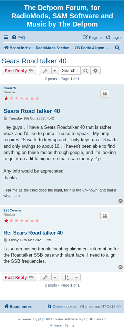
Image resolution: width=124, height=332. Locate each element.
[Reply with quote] (104, 94)
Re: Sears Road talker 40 (33, 233)
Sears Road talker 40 (34, 61)
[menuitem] (18, 37)
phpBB (43, 319)
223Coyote (12, 210)
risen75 (9, 88)
